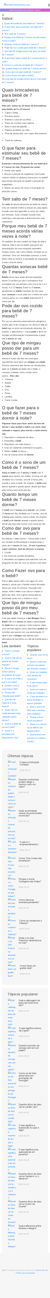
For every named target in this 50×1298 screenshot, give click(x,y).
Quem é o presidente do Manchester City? (10, 734)
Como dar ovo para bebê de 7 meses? (23, 72)
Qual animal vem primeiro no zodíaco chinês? (36, 738)
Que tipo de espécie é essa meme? (9, 702)
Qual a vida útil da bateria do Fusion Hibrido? (12, 661)
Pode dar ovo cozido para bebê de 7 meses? (25, 48)
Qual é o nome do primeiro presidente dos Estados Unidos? (37, 665)
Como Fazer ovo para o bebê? (19, 75)
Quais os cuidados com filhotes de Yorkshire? (37, 675)
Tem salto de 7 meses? (15, 34)
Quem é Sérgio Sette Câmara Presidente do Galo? (11, 671)
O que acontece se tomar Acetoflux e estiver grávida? (37, 699)
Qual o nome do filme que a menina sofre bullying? (36, 710)
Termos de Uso (41, 1270)
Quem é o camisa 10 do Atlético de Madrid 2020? (37, 727)
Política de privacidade (25, 1273)
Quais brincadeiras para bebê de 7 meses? (24, 23)
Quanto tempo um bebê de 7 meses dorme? (26, 68)
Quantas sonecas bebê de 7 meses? (21, 44)
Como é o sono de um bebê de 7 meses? (23, 65)
